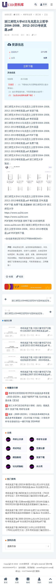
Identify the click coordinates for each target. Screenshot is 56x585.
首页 (18, 14)
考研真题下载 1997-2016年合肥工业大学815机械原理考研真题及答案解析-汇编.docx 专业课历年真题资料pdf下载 (27, 513)
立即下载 (28, 66)
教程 (28, 582)
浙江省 (38, 14)
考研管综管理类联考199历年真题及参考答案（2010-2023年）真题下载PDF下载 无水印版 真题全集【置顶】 (27, 397)
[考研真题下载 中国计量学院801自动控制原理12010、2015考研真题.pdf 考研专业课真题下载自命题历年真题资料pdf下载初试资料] (11, 363)
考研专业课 (27, 14)
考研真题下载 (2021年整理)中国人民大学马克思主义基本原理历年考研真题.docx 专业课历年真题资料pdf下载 (27, 487)
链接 (20, 277)
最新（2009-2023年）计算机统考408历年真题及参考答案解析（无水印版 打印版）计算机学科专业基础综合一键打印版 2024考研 (27, 418)
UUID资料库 (24, 564)
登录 (45, 4)
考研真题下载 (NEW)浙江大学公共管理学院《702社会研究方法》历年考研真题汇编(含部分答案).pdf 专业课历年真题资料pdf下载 (27, 530)
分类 (17, 582)
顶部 (50, 582)
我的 (39, 582)
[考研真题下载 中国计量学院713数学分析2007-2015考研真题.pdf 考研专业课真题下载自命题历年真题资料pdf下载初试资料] (11, 334)
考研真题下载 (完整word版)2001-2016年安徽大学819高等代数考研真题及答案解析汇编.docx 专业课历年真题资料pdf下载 (27, 504)
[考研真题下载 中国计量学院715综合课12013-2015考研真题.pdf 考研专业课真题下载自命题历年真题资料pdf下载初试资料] (11, 349)
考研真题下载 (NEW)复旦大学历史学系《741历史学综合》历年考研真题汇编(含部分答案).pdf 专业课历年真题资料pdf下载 (27, 496)
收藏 (10, 277)
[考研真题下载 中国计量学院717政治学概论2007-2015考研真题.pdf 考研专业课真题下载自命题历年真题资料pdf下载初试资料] (11, 378)
